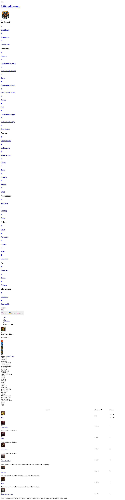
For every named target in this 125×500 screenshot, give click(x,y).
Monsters (7, 321)
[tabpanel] (62, 454)
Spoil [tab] (2, 405)
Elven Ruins (10, 356)
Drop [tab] (2, 404)
